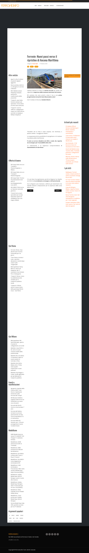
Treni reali (35, 63)
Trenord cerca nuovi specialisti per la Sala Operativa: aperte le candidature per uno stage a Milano (17, 196)
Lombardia (17, 515)
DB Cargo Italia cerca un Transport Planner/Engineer (17, 173)
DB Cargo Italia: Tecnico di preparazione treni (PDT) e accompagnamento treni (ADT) (17, 181)
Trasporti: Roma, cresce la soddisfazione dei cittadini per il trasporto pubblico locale (17, 279)
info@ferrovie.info (12, 1)
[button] (40, 5)
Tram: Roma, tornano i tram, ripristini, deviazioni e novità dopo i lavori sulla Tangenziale (17, 261)
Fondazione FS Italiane (17, 521)
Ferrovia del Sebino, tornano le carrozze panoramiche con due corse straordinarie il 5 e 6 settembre (17, 414)
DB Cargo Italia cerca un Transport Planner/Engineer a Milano (17, 167)
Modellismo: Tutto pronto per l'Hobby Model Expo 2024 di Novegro (16, 498)
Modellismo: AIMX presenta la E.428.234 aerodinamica (17, 449)
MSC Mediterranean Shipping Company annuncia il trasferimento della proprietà (16, 94)
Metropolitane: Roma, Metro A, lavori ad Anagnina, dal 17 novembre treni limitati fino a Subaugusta (17, 270)
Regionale (21, 515)
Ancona (36, 66)
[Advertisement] (77, 5)
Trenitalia (13, 515)
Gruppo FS (10, 521)
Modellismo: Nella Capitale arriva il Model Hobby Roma (17, 491)
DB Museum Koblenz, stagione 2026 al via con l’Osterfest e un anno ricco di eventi (17, 400)
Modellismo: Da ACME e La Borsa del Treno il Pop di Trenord (17, 455)
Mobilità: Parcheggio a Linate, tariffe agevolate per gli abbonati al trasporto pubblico (17, 375)
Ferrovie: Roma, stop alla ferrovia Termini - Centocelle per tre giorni (17, 252)
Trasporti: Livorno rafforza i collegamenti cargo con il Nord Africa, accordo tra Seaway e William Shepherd (17, 111)
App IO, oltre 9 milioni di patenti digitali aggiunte (17, 80)
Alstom (17, 518)
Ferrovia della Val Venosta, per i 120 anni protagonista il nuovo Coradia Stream (17, 423)
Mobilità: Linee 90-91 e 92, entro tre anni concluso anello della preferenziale (17, 350)
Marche (31, 66)
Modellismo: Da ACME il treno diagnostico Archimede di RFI (17, 461)
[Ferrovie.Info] (10, 5)
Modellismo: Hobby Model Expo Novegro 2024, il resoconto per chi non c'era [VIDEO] (17, 484)
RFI (9, 515)
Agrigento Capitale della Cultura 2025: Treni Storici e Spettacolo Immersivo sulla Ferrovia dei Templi (17, 392)
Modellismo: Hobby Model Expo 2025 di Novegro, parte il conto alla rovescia (17, 477)
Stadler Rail (21, 518)
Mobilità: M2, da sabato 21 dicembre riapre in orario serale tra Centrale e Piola (17, 358)
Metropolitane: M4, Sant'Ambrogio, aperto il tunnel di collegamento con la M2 (17, 343)
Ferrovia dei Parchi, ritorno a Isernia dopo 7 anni (17, 407)
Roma (13, 518)
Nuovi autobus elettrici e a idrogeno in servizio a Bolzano (17, 86)
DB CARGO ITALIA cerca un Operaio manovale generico (17, 189)
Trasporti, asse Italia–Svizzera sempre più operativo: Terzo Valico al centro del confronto (17, 102)
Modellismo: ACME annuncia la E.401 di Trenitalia (16, 443)
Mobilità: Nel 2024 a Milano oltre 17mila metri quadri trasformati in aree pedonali (16, 366)
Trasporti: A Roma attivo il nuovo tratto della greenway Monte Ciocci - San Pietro (17, 288)
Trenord (10, 518)
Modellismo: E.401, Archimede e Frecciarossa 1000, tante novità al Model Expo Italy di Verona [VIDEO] (17, 468)
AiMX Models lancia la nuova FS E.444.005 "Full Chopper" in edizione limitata (17, 437)
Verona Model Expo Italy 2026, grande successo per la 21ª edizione (17, 504)
